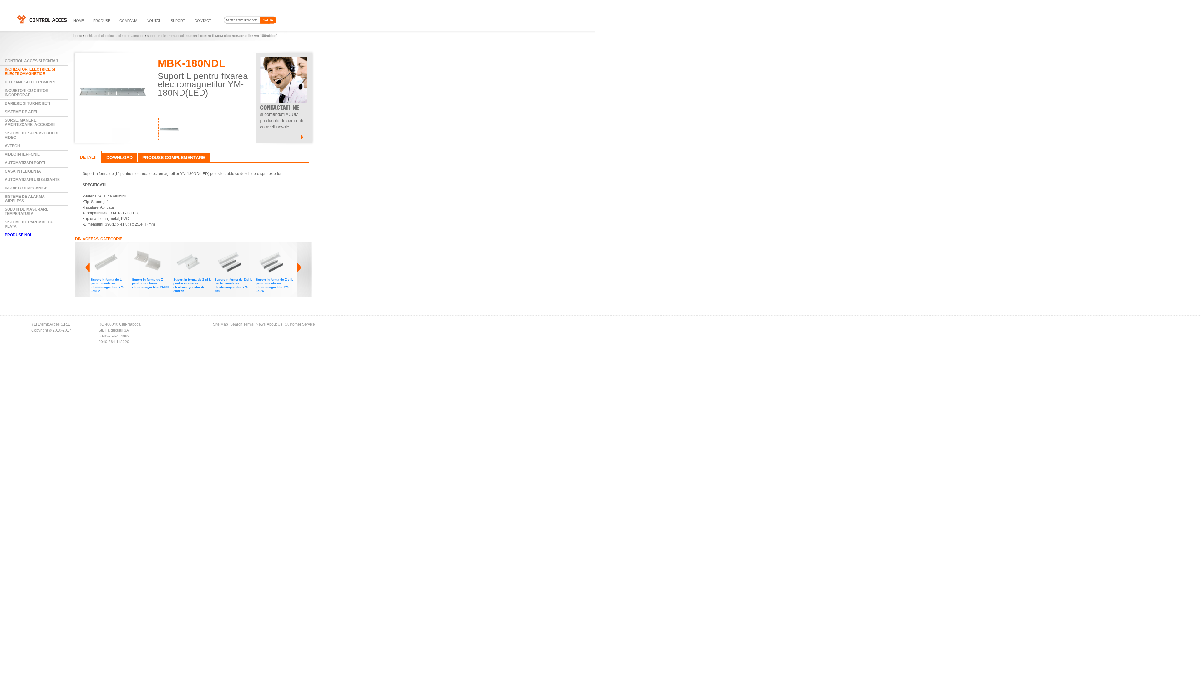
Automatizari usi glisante (32, 180)
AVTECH (12, 146)
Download (119, 157)
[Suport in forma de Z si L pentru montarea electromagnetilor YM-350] (230, 249)
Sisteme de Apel (21, 112)
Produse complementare (173, 157)
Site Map (220, 324)
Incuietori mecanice (26, 188)
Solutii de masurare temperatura (26, 211)
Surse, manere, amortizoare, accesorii (30, 122)
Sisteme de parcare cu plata (29, 224)
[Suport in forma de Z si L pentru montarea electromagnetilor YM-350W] (271, 249)
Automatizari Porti (25, 163)
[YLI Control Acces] (41, 19)
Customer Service (300, 324)
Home (77, 36)
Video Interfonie (22, 154)
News (261, 324)
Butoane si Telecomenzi (30, 82)
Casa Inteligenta (23, 171)
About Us (274, 324)
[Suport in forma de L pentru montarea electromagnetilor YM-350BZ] (106, 249)
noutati (154, 20)
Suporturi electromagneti (165, 36)
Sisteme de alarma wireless (25, 198)
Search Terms (242, 324)
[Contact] (284, 55)
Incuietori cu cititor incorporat (26, 92)
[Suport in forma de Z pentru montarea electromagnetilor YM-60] (147, 249)
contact (203, 20)
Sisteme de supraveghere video (32, 135)
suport (178, 20)
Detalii (88, 157)
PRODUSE (101, 20)
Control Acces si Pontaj (31, 61)
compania (128, 20)
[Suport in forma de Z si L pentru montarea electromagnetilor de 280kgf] (189, 249)
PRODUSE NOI (18, 235)
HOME (78, 20)
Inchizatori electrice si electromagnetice (114, 36)
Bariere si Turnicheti (27, 103)
